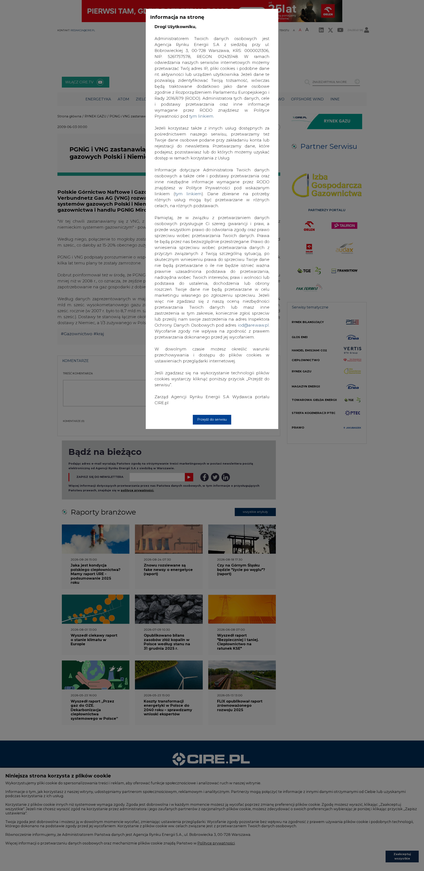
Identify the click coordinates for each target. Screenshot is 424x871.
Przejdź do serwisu (212, 419)
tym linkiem (188, 193)
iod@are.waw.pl (253, 325)
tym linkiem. (201, 116)
